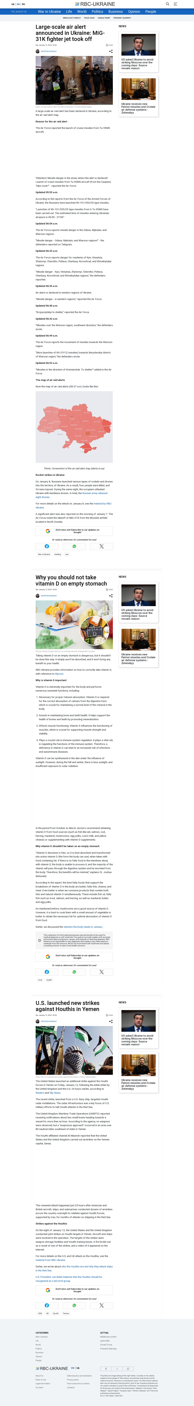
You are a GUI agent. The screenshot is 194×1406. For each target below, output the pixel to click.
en (18, 4)
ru (23, 4)
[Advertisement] (74, 155)
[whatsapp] (128, 1369)
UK (47, 1313)
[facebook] (106, 1369)
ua (12, 4)
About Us (39, 1376)
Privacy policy (73, 1380)
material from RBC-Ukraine (50, 1260)
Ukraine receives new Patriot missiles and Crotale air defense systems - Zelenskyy (138, 108)
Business (115, 12)
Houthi (55, 1313)
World (81, 12)
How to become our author (78, 1384)
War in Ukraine (49, 12)
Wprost (59, 673)
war (66, 554)
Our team (39, 1387)
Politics (97, 12)
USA (40, 1313)
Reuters (40, 1092)
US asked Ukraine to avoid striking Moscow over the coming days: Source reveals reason (137, 64)
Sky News (55, 1092)
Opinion (134, 12)
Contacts (71, 1387)
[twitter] (117, 1369)
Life (69, 12)
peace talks (89, 18)
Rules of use (41, 1380)
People (150, 12)
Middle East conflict (72, 18)
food (40, 980)
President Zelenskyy (122, 18)
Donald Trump (104, 18)
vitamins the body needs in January (83, 926)
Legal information (43, 1384)
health (49, 980)
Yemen (66, 1313)
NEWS (122, 26)
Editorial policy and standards (79, 1376)
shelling (58, 554)
